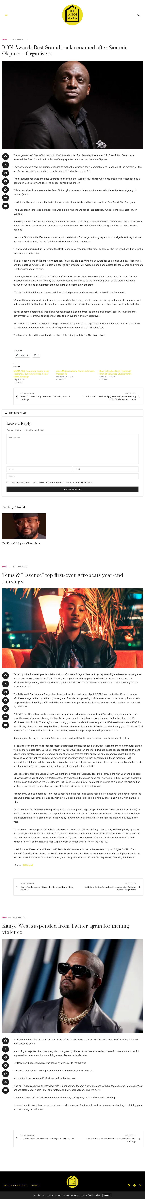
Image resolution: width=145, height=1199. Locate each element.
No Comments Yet (17, 413)
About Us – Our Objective (15, 1185)
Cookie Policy (94, 1195)
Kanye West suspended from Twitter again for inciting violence (65, 929)
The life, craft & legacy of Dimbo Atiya (21, 543)
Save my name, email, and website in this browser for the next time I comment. (51, 483)
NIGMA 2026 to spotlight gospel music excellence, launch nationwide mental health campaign (31, 374)
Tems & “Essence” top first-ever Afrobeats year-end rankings (62, 578)
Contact (35, 1185)
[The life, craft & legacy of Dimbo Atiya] (24, 526)
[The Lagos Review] (72, 15)
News (4, 39)
